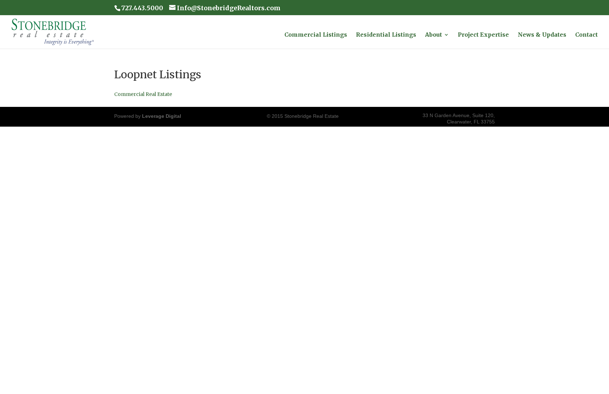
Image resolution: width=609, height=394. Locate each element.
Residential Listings (386, 35)
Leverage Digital (161, 116)
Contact (586, 35)
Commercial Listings (315, 35)
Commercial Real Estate (143, 94)
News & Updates (542, 35)
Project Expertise (483, 35)
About (433, 35)
